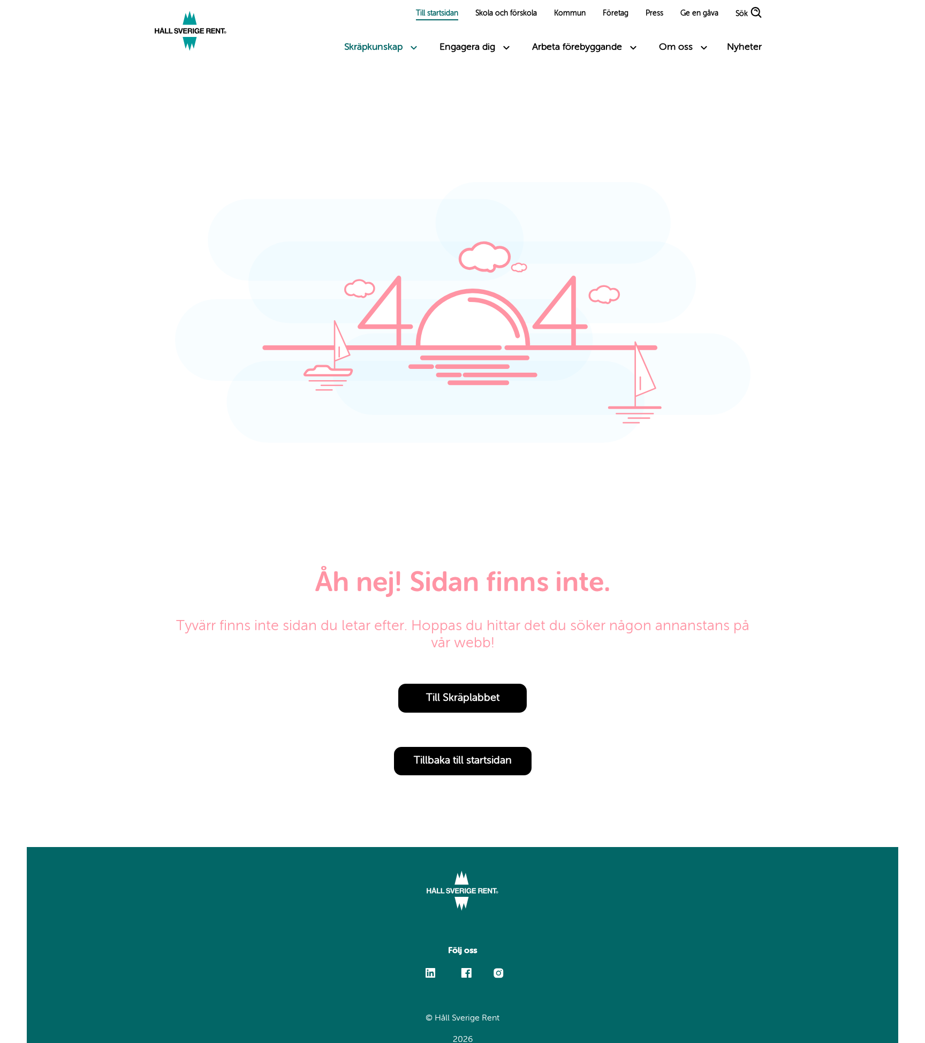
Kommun (570, 13)
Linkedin (430, 968)
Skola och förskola (506, 13)
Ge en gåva (699, 13)
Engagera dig (467, 47)
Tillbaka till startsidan (463, 760)
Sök (742, 14)
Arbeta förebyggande (577, 47)
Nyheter (744, 47)
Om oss (676, 47)
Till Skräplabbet (462, 698)
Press (654, 13)
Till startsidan (437, 13)
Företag (615, 13)
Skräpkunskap (373, 47)
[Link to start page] (190, 32)
